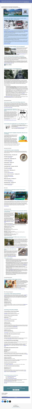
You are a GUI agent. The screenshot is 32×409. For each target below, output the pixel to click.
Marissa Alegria (10, 184)
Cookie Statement (17, 407)
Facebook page (11, 364)
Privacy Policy (13, 407)
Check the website (6, 319)
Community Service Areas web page (20, 127)
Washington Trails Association (8, 96)
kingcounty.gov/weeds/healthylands (20, 247)
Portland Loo (12, 269)
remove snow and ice (11, 31)
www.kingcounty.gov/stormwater (12, 256)
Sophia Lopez (25, 304)
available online (25, 264)
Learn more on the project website (8, 107)
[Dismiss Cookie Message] (31, 1)
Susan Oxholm (10, 168)
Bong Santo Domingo (10, 172)
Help (19, 407)
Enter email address (4, 394)
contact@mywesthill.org (13, 371)
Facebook (24, 345)
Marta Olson (12, 247)
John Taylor (9, 164)
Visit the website (6, 332)
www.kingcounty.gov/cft (7, 221)
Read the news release (7, 43)
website (7, 364)
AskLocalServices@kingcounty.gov (12, 376)
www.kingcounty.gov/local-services (12, 378)
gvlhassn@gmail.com (6, 345)
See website (5, 313)
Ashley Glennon (15, 326)
